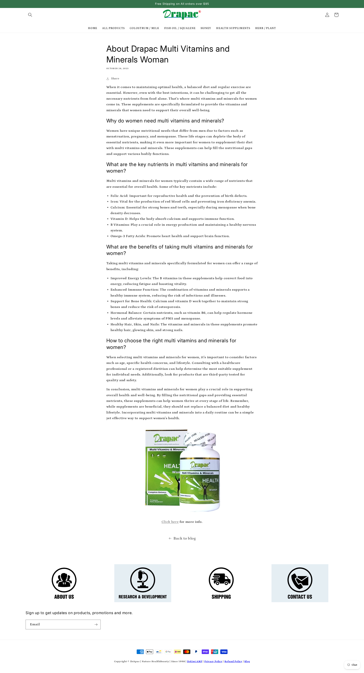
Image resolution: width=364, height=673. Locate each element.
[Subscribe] (95, 625)
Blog (247, 661)
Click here (170, 522)
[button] (30, 14)
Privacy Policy (213, 661)
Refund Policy (233, 661)
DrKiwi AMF (194, 661)
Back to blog (184, 538)
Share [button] (115, 78)
